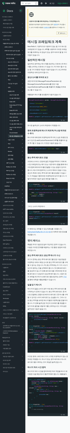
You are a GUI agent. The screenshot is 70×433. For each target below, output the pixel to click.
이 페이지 (46, 27)
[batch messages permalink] (43, 285)
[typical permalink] (46, 59)
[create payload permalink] (62, 255)
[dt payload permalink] (49, 157)
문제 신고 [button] (62, 33)
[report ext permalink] (49, 77)
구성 (65, 277)
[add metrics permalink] (35, 133)
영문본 (56, 24)
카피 (64, 120)
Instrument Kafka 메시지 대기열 (39, 232)
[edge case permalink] (42, 240)
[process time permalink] (47, 367)
